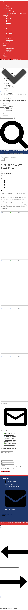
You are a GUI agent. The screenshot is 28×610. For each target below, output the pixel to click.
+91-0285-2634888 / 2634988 (13, 486)
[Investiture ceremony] (9, 433)
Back (7, 5)
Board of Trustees (13, 75)
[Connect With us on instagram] (4, 515)
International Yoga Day (9, 441)
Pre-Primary (8, 80)
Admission (5, 88)
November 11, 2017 (9, 173)
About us (5, 70)
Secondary (8, 85)
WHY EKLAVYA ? (9, 72)
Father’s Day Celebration (9, 438)
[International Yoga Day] (10, 440)
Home (4, 68)
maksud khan (6, 172)
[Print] (1, 190)
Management (9, 73)
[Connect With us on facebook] (2, 515)
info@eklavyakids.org (16, 59)
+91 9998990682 (5, 59)
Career (4, 111)
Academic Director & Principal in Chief (17, 76)
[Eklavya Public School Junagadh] (14, 100)
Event (4, 175)
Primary (7, 81)
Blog (4, 113)
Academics (5, 78)
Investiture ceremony (9, 435)
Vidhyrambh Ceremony (9, 445)
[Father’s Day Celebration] (10, 436)
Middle (7, 83)
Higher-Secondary (10, 86)
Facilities (5, 90)
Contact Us (5, 115)
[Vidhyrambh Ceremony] (10, 443)
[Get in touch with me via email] (15, 428)
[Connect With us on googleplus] (3, 515)
